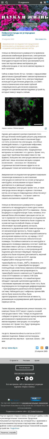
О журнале (23, 2)
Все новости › (41, 39)
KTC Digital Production (35, 411)
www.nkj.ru (12, 348)
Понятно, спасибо (8, 433)
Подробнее (14, 428)
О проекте (14, 360)
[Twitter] (37, 347)
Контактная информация (24, 373)
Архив (37, 360)
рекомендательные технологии (35, 403)
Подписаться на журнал (24, 25)
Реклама (26, 360)
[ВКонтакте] (46, 347)
